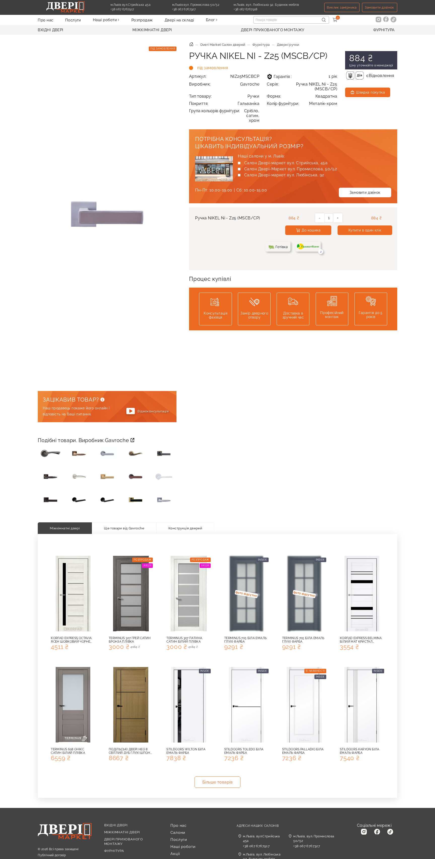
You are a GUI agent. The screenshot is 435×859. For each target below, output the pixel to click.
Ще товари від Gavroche (124, 528)
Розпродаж (142, 20)
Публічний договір (52, 855)
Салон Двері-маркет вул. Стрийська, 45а (286, 163)
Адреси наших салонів (258, 826)
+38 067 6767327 (195, 9)
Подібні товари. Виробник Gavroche (84, 440)
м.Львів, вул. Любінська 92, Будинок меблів (266, 5)
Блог (211, 20)
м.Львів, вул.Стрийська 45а (261, 838)
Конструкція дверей (185, 528)
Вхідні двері (50, 30)
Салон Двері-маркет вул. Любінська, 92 (284, 175)
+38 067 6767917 (134, 9)
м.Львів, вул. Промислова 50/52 (313, 838)
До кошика (311, 230)
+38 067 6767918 (257, 9)
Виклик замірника (341, 7)
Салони (177, 832)
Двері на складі (179, 20)
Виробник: (224, 84)
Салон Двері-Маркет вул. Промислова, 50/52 (290, 169)
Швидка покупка (370, 92)
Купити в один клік (364, 230)
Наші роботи (105, 20)
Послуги (73, 20)
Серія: (302, 86)
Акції (175, 853)
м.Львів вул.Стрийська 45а (131, 5)
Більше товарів (217, 782)
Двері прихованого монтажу (272, 30)
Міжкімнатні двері (152, 30)
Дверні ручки (288, 45)
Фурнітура (384, 30)
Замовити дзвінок (379, 7)
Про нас (45, 20)
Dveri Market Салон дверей (222, 45)
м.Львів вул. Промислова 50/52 (195, 5)
